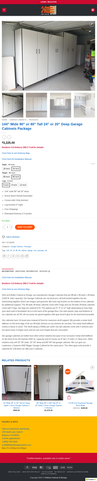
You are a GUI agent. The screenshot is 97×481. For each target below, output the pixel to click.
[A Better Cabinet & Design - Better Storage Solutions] (48, 10)
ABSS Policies (14, 472)
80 (16, 250)
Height (4, 173)
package (41, 250)
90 (19, 250)
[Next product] (4, 137)
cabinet (24, 250)
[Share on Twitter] (13, 256)
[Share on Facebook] (9, 256)
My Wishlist (60, 472)
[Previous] (7, 56)
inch (35, 250)
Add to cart (25, 227)
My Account (47, 472)
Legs (4, 181)
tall (46, 250)
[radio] (6, 169)
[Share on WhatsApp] (4, 256)
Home (4, 120)
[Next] (90, 56)
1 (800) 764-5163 (9, 442)
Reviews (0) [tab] (45, 271)
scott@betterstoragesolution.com (16, 445)
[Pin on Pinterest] (22, 256)
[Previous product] (9, 137)
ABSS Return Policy (31, 472)
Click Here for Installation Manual (17, 159)
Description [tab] (8, 271)
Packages (33, 120)
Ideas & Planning (49, 474)
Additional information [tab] (26, 271)
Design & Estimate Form (77, 472)
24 (14, 250)
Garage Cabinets (18, 120)
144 (7, 250)
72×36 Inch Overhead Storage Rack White (80, 404)
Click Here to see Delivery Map (16, 153)
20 (11, 250)
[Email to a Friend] (18, 256)
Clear (93, 163)
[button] (48, 2)
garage (30, 250)
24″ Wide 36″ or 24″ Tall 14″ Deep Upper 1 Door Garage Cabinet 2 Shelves (16, 405)
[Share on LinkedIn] (27, 256)
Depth (4, 165)
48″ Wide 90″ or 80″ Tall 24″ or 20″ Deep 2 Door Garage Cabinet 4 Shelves (48, 405)
